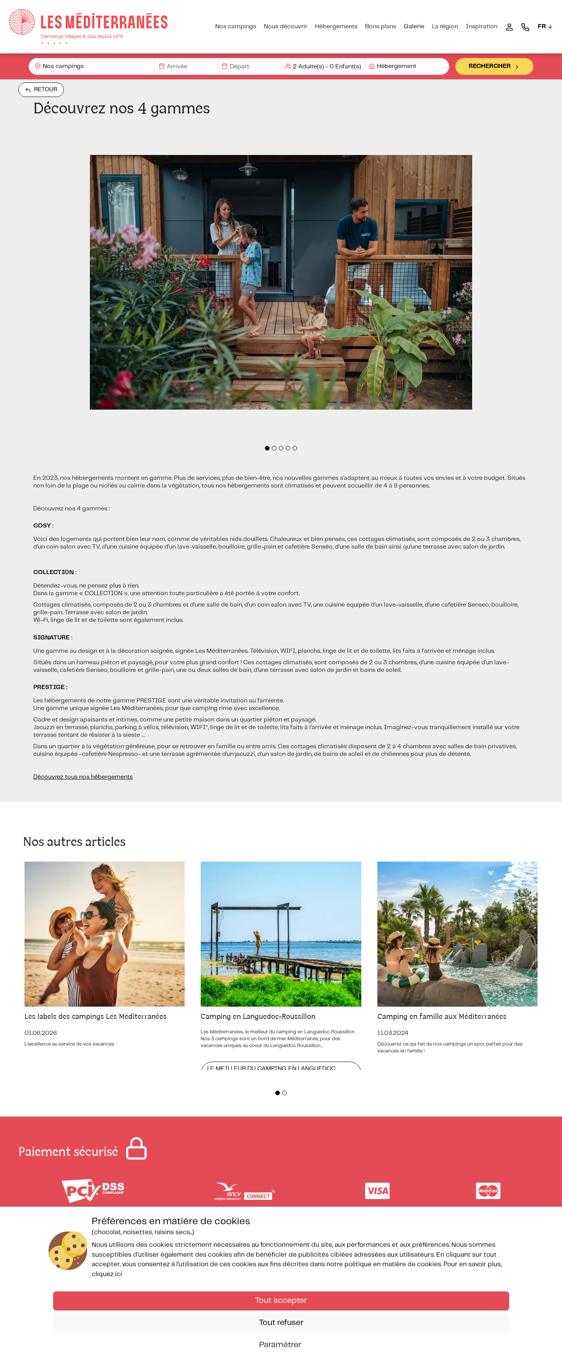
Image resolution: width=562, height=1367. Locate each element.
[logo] (88, 26)
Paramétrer (281, 1345)
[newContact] (525, 27)
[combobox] (92, 66)
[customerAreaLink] (509, 27)
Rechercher (490, 66)
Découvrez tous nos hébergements (83, 777)
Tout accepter (281, 1300)
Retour (45, 89)
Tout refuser (281, 1323)
